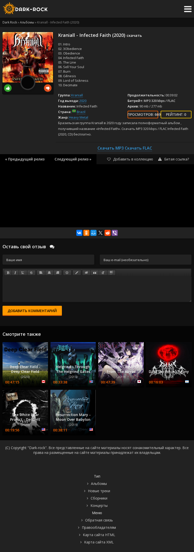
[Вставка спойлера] (111, 272)
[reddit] (108, 233)
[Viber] (115, 233)
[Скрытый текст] (86, 272)
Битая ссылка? (176, 159)
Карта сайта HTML (99, 534)
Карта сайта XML (99, 542)
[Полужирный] (8, 272)
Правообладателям (99, 527)
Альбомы (99, 483)
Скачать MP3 (111, 148)
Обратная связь (99, 520)
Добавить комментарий (32, 310)
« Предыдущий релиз (24, 159)
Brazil (81, 111)
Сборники (99, 498)
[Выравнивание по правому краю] (57, 272)
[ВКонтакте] (79, 233)
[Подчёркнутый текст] (23, 272)
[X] (101, 233)
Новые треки (99, 490)
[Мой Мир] (93, 233)
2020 (82, 100)
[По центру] (49, 272)
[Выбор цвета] (76, 272)
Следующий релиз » (73, 159)
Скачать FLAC (138, 148)
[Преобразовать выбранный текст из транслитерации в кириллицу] (103, 272)
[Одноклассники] (86, 233)
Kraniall (77, 95)
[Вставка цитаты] (94, 272)
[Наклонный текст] (15, 272)
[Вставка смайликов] (67, 272)
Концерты (99, 505)
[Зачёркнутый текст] (31, 272)
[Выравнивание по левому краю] (41, 272)
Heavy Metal (78, 117)
